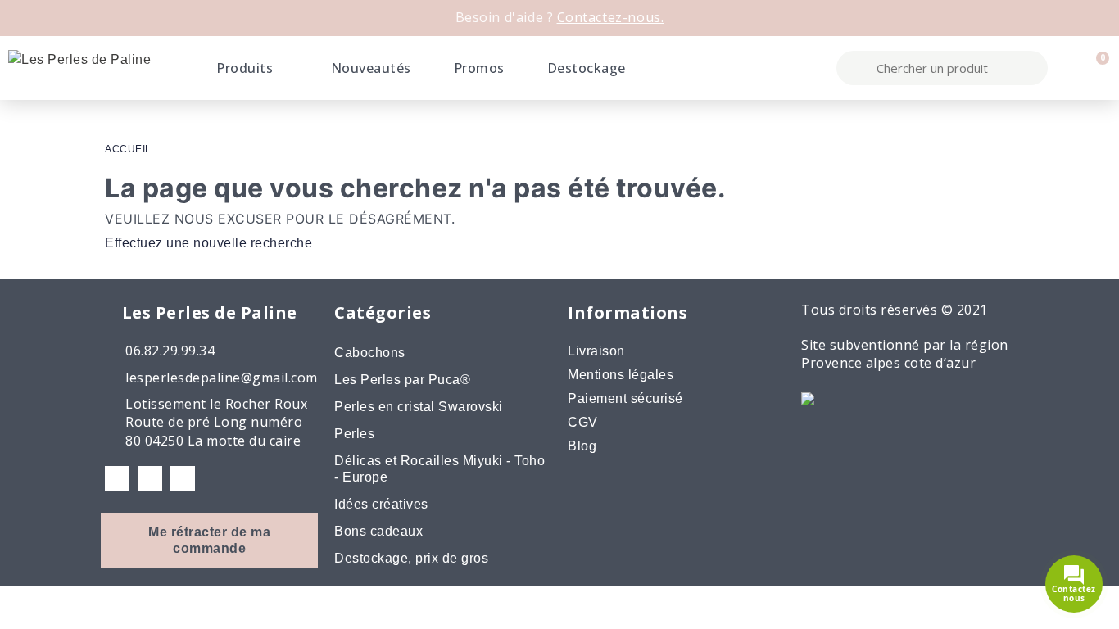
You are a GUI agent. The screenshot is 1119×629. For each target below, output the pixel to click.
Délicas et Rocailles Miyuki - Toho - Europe (439, 469)
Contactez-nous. (610, 17)
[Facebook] (117, 478)
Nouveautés (371, 68)
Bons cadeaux (378, 531)
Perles (354, 434)
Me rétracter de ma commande (209, 540)
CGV (583, 422)
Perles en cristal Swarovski (418, 407)
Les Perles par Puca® (402, 380)
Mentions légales (620, 375)
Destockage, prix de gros (411, 558)
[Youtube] (182, 478)
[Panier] (1095, 68)
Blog (582, 446)
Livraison (596, 351)
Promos (479, 68)
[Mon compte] (1066, 68)
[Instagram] (150, 478)
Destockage (586, 68)
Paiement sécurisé (625, 398)
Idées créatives (381, 504)
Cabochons (369, 353)
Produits (244, 68)
